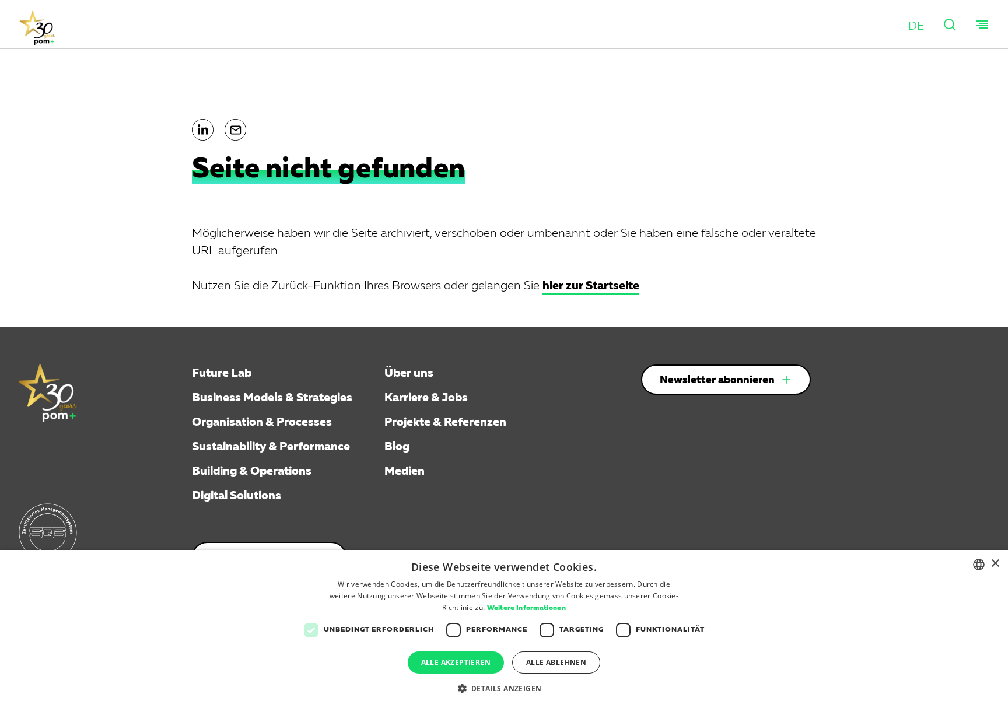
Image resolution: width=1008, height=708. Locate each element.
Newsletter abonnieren (717, 380)
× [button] (995, 563)
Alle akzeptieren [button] (456, 662)
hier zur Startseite (590, 286)
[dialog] (504, 629)
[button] (916, 26)
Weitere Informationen (526, 608)
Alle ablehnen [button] (556, 662)
